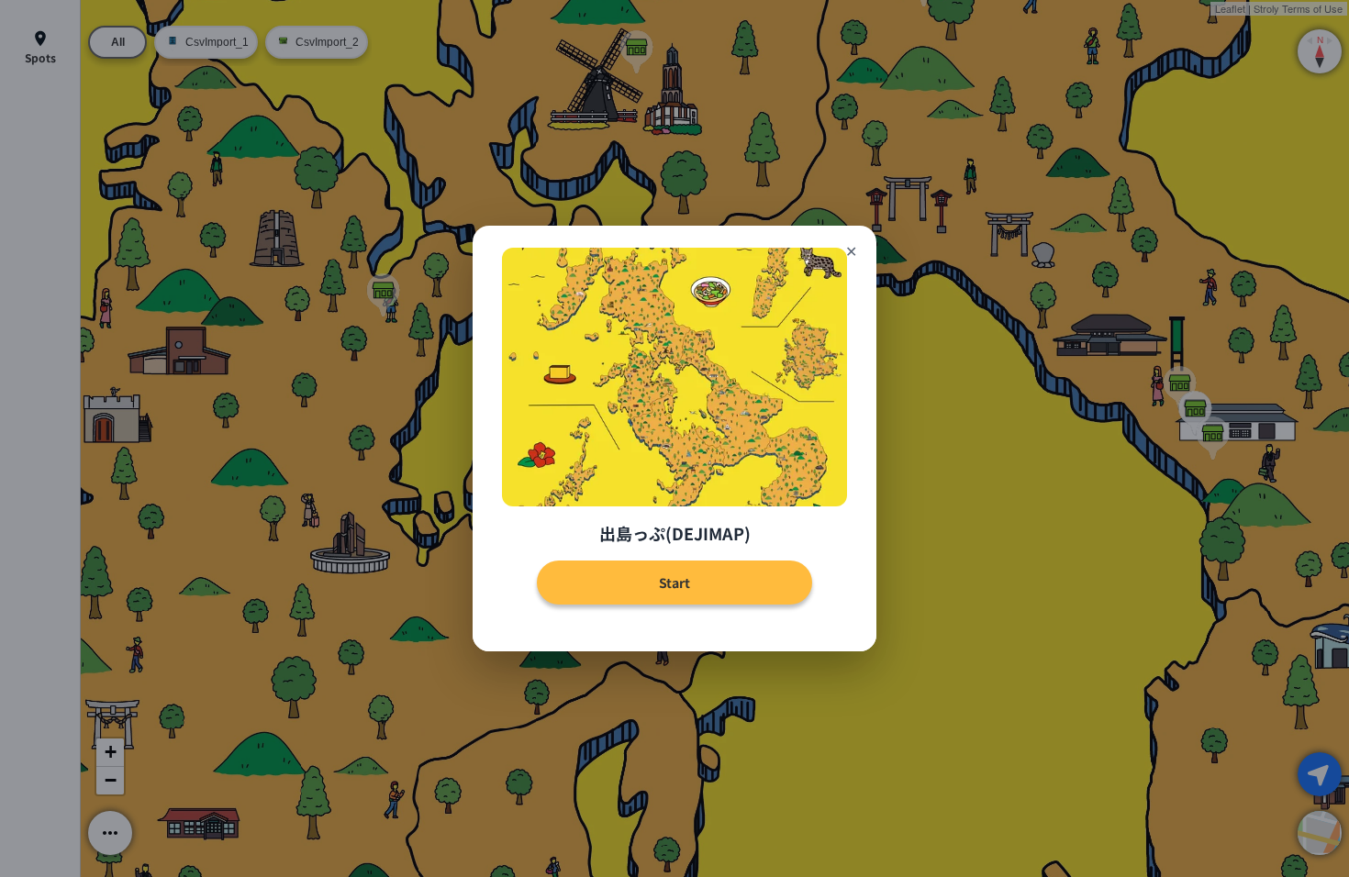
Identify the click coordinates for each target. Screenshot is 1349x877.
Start (674, 582)
